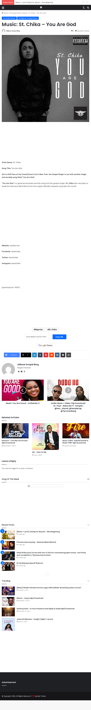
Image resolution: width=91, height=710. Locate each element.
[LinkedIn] (34, 355)
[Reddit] (51, 355)
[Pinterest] (45, 355)
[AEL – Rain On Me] (45, 436)
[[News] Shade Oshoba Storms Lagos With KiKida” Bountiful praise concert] (8, 590)
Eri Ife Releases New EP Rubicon (30, 563)
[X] (24, 371)
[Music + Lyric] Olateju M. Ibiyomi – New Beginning (38, 531)
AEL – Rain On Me (39, 452)
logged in (15, 468)
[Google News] (45, 345)
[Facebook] (21, 371)
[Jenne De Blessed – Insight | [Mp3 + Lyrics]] (8, 624)
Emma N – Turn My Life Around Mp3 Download (14, 441)
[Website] (18, 371)
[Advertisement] (45, 143)
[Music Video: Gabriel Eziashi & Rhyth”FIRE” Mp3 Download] (75, 430)
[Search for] (88, 8)
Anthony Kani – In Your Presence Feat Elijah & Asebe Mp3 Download (45, 608)
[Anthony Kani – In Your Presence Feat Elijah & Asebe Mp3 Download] (8, 611)
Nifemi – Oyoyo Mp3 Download (30, 598)
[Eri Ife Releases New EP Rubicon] (8, 566)
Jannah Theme (40, 696)
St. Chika (53, 329)
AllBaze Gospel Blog (13, 31)
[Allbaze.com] (45, 7)
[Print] (68, 355)
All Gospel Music (15, 13)
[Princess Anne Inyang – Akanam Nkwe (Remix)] (8, 545)
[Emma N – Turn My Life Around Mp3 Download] (15, 430)
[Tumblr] (40, 355)
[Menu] (3, 8)
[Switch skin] (84, 8)
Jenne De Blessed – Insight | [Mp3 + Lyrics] (35, 619)
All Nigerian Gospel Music (27, 18)
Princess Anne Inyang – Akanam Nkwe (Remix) (36, 542)
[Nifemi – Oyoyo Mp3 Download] (8, 601)
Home (5, 13)
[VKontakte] (57, 355)
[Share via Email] (63, 355)
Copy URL (59, 337)
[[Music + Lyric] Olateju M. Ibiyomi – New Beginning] (8, 534)
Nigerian (39, 329)
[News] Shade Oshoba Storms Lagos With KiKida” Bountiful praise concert (49, 587)
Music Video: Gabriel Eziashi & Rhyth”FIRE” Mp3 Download (75, 441)
